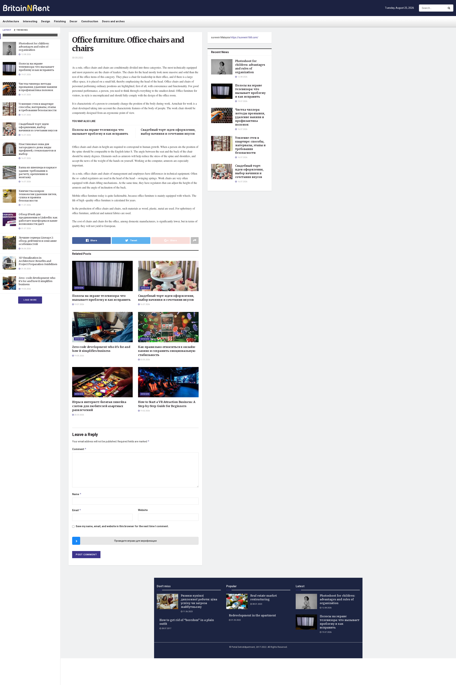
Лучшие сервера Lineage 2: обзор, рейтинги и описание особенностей (38, 241)
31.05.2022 (235, 620)
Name (76, 494)
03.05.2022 (77, 57)
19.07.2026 (79, 304)
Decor (73, 21)
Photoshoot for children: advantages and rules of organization (34, 46)
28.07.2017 (166, 628)
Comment (79, 449)
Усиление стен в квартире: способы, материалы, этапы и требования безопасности (37, 107)
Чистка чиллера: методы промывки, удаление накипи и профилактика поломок (38, 87)
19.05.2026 (79, 355)
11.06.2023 (187, 611)
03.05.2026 (145, 359)
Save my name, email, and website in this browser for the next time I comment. (122, 526)
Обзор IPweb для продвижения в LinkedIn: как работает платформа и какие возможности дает (38, 219)
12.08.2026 (326, 607)
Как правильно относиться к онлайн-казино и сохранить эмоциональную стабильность (167, 351)
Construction (89, 21)
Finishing (60, 21)
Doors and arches (113, 21)
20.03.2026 (79, 414)
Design (45, 21)
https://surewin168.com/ (244, 37)
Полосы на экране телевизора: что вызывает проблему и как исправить (36, 67)
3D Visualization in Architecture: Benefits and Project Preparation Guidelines (38, 261)
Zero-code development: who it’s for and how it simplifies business (37, 281)
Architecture (11, 21)
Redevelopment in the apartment (252, 615)
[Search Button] (449, 8)
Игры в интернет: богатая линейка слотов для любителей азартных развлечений (99, 406)
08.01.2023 (257, 604)
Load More (30, 299)
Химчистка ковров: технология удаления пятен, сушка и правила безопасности (38, 195)
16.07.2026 (145, 304)
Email (76, 510)
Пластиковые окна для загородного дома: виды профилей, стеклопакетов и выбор (37, 149)
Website (143, 510)
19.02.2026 (145, 410)
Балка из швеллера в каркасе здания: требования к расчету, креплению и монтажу (38, 172)
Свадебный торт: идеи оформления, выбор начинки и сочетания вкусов (38, 127)
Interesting (30, 21)
